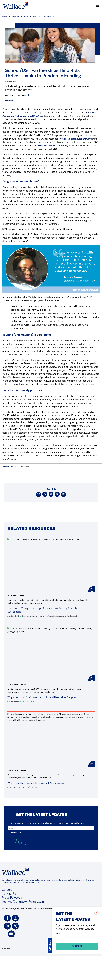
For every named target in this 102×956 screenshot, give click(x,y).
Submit (15, 833)
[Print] (57, 494)
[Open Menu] (97, 5)
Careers (7, 889)
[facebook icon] (7, 918)
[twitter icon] (15, 926)
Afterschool (11, 81)
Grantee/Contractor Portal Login (23, 901)
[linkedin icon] (7, 926)
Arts (42, 616)
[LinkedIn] (51, 494)
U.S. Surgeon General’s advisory (50, 146)
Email (58, 933)
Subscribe (77, 946)
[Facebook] (38, 494)
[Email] (63, 494)
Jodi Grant (9, 100)
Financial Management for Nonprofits (62, 616)
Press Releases (12, 897)
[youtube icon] (11, 933)
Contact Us (9, 893)
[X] (44, 494)
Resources (15, 16)
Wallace (4, 16)
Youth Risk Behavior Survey (75, 139)
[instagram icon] (15, 918)
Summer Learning (29, 616)
